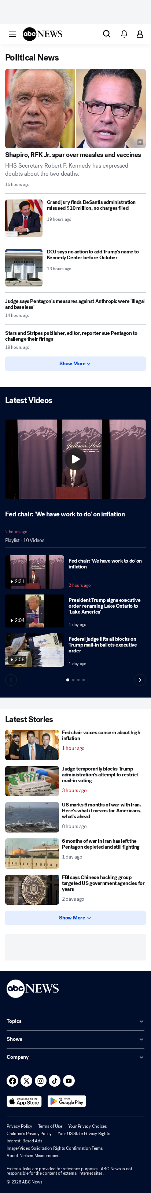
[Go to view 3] (78, 680)
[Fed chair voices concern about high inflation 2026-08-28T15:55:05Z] (32, 745)
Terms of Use (50, 1126)
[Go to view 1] (67, 679)
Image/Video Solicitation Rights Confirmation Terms (55, 1148)
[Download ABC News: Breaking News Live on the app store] (24, 1101)
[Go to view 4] (83, 680)
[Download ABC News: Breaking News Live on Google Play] (67, 1101)
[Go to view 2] (73, 680)
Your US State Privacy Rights (84, 1133)
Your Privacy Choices (87, 1126)
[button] (12, 33)
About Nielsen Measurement (33, 1155)
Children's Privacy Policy (29, 1133)
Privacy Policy (19, 1126)
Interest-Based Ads (25, 1141)
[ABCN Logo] (42, 34)
